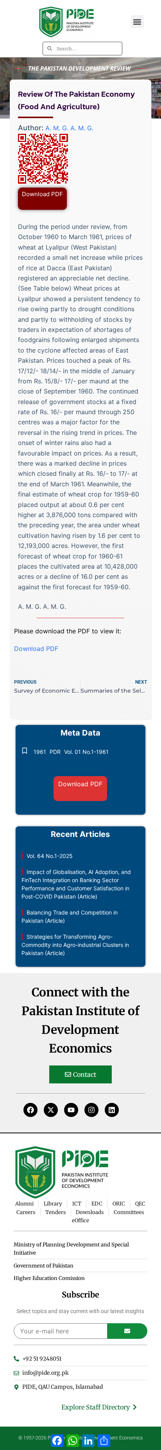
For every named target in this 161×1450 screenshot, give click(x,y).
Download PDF (42, 194)
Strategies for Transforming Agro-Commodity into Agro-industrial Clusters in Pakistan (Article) (75, 944)
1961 (40, 751)
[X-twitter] (51, 1110)
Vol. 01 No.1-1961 (86, 751)
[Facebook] (30, 1110)
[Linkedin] (112, 1110)
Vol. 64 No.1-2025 (50, 856)
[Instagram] (91, 1110)
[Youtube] (71, 1110)
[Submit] (127, 1331)
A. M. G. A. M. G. (69, 128)
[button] (137, 21)
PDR (55, 751)
